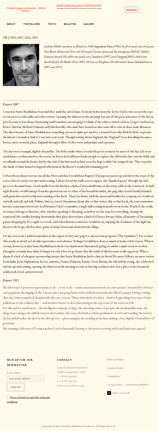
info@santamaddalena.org (70, 385)
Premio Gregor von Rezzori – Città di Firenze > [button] (26, 9)
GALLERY (88, 24)
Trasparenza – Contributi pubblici (128, 384)
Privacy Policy (115, 359)
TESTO (52, 24)
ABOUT (11, 24)
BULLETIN (70, 24)
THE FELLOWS (31, 24)
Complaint (113, 376)
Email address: (14, 372)
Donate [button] (132, 10)
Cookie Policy (115, 368)
